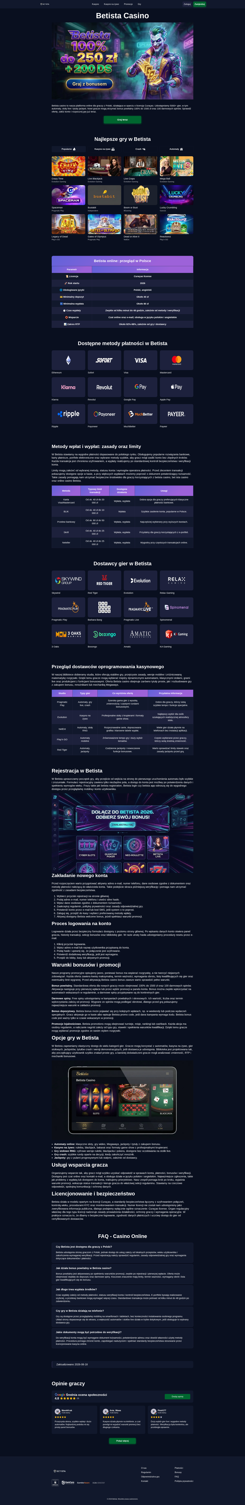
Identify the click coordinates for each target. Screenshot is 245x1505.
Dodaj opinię (177, 1396)
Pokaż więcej (122, 1441)
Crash (138, 149)
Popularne (67, 149)
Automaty (174, 149)
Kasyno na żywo (103, 149)
